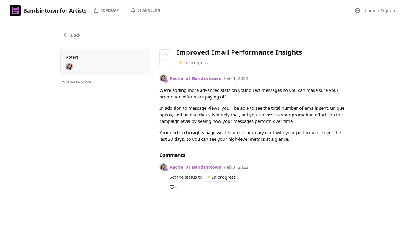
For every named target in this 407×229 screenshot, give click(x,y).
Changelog (148, 10)
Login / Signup (380, 10)
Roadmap (109, 10)
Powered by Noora (75, 82)
